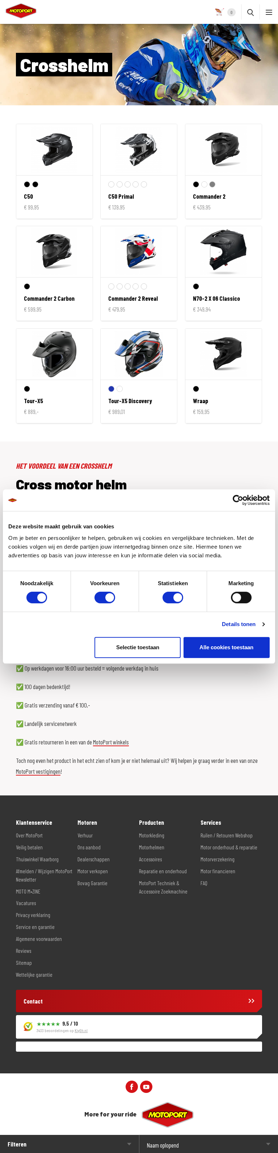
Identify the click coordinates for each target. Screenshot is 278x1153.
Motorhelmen (151, 847)
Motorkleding (151, 835)
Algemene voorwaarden (39, 939)
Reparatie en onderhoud (163, 871)
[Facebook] (132, 1086)
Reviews (23, 950)
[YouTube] (146, 1086)
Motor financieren (218, 871)
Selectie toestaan (137, 647)
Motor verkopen (92, 871)
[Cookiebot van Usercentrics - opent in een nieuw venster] (238, 500)
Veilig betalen (29, 847)
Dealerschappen (93, 859)
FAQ (204, 883)
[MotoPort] (18, 11)
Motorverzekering (218, 859)
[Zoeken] (250, 12)
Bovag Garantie (92, 883)
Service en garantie (35, 927)
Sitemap (24, 962)
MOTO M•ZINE (28, 891)
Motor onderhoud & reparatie (229, 847)
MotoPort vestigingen (38, 771)
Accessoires (150, 859)
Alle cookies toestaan (226, 647)
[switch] (104, 597)
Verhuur (85, 835)
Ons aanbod (89, 847)
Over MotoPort (29, 835)
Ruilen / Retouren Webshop (227, 835)
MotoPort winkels (111, 742)
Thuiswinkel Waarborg (37, 859)
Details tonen (239, 624)
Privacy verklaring (33, 915)
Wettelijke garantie (34, 974)
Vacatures (26, 903)
